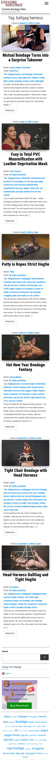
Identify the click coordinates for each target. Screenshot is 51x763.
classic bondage (16, 726)
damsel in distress (8, 731)
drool (20, 731)
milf (36, 740)
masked (41, 394)
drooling (25, 731)
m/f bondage (24, 600)
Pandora (17, 171)
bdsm (5, 721)
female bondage (34, 731)
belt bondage (27, 74)
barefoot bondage (39, 489)
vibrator (25, 757)
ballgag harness (14, 74)
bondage (7, 78)
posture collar (28, 81)
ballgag (7, 716)
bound (31, 722)
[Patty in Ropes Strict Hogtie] (25, 247)
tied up (39, 753)
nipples (26, 188)
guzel (40, 499)
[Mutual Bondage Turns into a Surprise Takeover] (25, 38)
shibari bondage (10, 604)
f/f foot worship (30, 181)
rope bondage (35, 292)
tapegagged (30, 753)
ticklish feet (29, 191)
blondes (20, 597)
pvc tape (19, 191)
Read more (10, 110)
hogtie (11, 289)
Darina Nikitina (15, 377)
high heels (27, 78)
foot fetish (33, 499)
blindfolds (26, 178)
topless (45, 753)
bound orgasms (41, 722)
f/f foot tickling (17, 181)
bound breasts (38, 387)
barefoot (43, 716)
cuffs (44, 726)
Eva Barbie (14, 587)
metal (31, 740)
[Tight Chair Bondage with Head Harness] (25, 453)
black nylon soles (19, 282)
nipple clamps (13, 744)
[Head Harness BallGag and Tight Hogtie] (25, 558)
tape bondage (9, 753)
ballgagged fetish (39, 594)
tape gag (20, 753)
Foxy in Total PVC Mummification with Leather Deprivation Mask (26, 159)
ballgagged (26, 278)
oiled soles (34, 188)
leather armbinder (11, 394)
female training (21, 499)
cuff (33, 726)
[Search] (44, 657)
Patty (12, 272)
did (16, 730)
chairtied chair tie (17, 496)
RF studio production (17, 175)
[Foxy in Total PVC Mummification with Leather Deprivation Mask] (25, 137)
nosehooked (23, 292)
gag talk (24, 735)
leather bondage (15, 81)
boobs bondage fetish (22, 387)
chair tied (7, 726)
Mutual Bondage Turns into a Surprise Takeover (26, 57)
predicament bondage (32, 744)
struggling (8, 295)
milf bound (8, 397)
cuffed (38, 726)
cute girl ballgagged (33, 496)
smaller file (22, 604)
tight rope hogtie (19, 295)
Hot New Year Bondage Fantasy (25, 367)
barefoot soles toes (29, 493)
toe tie (29, 295)
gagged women (12, 735)
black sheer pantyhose (36, 282)
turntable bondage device (31, 506)
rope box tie (18, 397)
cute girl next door (11, 285)
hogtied (35, 78)
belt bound (38, 74)
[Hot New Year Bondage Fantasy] (25, 347)
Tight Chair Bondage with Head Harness (25, 473)
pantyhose (22, 744)
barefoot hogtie (28, 384)
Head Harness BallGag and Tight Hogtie (25, 577)
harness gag (17, 78)
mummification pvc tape (13, 188)
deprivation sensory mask (14, 390)
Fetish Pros (13, 71)
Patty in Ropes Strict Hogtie (25, 264)
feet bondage (32, 285)
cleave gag (27, 726)
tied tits (27, 397)
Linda (37, 23)
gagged (28, 390)
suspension (32, 604)
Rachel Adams (15, 67)
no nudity (22, 503)
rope (40, 744)
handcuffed (33, 735)
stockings (28, 749)
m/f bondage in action (31, 289)
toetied (6, 195)
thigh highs (39, 81)
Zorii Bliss (26, 67)
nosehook (13, 292)
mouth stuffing (42, 740)
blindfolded (40, 384)
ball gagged (33, 717)
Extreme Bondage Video (14, 9)
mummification (32, 185)
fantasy (22, 285)
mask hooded (19, 185)
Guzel (12, 483)
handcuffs (42, 735)
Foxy (12, 171)
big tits (12, 722)
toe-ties (38, 191)
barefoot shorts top (12, 493)
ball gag (14, 717)
